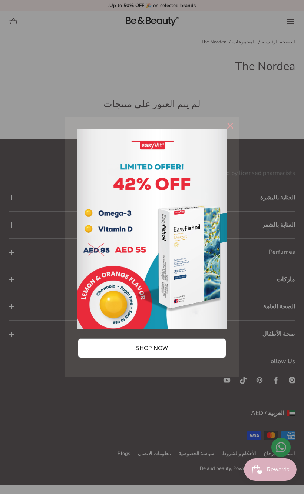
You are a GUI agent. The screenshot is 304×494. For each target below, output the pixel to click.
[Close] (230, 126)
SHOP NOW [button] (152, 348)
